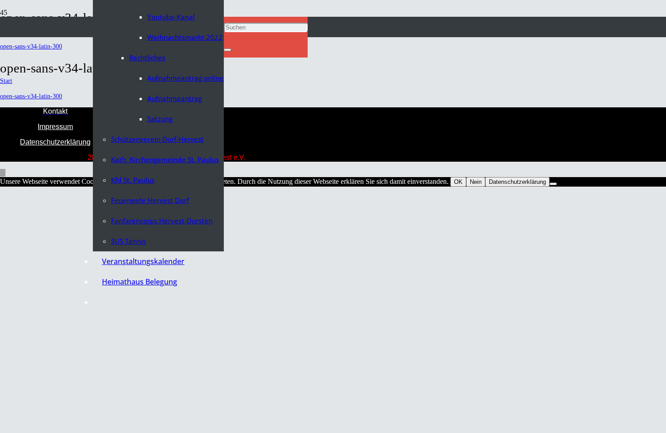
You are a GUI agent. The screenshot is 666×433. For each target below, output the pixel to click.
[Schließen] (227, 49)
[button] (226, 6)
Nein (476, 181)
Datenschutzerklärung (55, 142)
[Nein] (553, 184)
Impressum (55, 126)
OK (458, 181)
